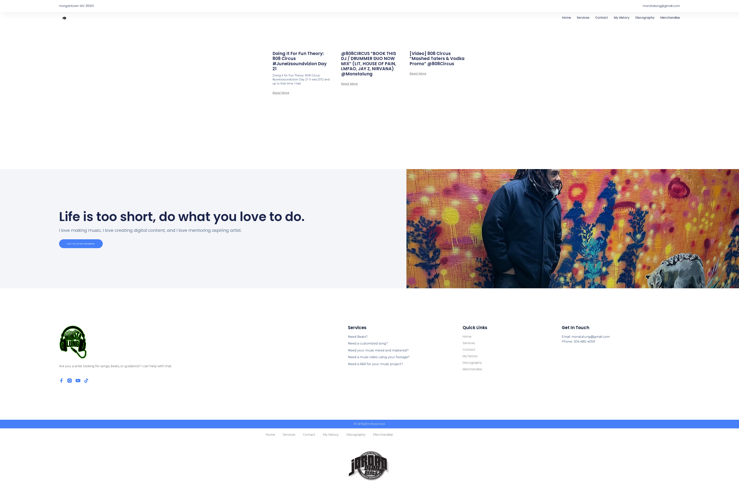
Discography (645, 17)
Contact (601, 17)
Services (583, 17)
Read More (281, 93)
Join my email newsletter (81, 243)
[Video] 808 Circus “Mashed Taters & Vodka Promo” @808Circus (437, 59)
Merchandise (670, 17)
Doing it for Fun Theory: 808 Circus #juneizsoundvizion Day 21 (300, 61)
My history (621, 17)
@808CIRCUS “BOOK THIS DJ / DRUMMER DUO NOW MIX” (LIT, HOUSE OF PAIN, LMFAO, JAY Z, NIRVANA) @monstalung (368, 64)
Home (566, 17)
